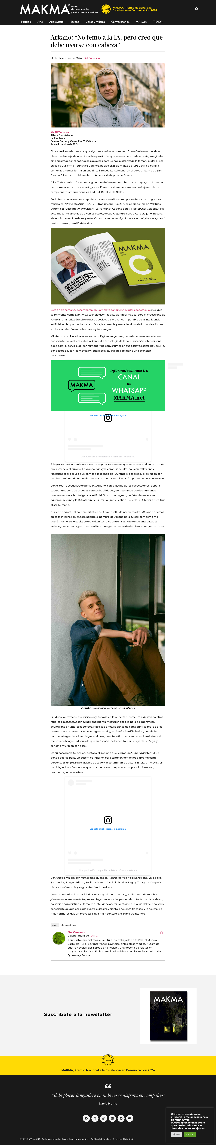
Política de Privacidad (101, 1139)
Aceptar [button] (190, 1134)
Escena (75, 22)
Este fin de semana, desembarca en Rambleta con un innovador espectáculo (100, 309)
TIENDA (157, 22)
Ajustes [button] (176, 1134)
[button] (197, 9)
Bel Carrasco (92, 58)
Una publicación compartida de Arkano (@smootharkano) (108, 870)
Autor (54, 925)
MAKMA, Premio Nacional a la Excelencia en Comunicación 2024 (135, 9)
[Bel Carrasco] (58, 938)
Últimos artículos (68, 925)
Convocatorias (120, 22)
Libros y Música (95, 22)
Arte (40, 22)
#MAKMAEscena (60, 132)
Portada (26, 22)
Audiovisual (56, 22)
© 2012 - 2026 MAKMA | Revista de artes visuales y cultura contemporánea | (55, 1139)
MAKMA (141, 22)
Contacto (129, 1139)
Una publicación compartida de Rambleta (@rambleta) (108, 456)
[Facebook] (161, 933)
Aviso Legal (118, 1139)
